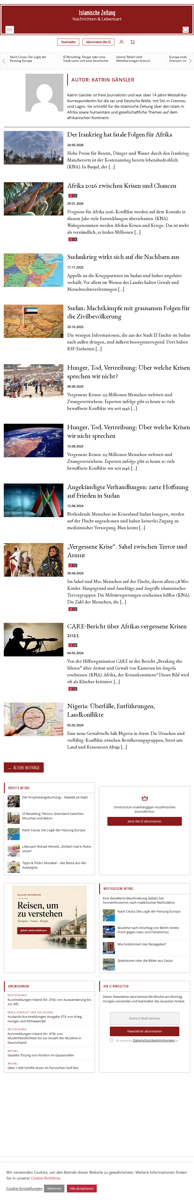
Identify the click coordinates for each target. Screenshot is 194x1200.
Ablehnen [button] (54, 1188)
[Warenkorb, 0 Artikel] (133, 42)
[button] (186, 30)
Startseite (68, 42)
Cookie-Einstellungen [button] (24, 1188)
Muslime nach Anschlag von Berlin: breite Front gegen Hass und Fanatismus (148, 930)
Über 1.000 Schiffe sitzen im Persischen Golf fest (43, 1068)
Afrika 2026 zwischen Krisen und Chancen (121, 186)
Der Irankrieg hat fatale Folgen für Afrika (119, 135)
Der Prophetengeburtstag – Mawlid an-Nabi (55, 797)
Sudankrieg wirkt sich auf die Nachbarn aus (123, 257)
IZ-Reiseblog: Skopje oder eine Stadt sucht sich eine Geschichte (85, 59)
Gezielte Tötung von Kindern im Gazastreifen (41, 1055)
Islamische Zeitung (97, 12)
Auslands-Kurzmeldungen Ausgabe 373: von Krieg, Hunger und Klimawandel (45, 1019)
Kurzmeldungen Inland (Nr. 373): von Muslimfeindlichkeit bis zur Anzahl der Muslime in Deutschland (44, 1038)
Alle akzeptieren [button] (82, 1188)
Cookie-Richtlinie (45, 1178)
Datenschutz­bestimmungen (154, 1040)
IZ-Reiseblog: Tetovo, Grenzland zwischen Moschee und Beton (53, 816)
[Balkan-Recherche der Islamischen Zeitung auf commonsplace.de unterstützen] (49, 947)
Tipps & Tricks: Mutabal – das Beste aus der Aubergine (54, 865)
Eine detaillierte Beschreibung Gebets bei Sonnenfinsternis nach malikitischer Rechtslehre (139, 900)
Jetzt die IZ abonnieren (144, 821)
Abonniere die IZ (98, 42)
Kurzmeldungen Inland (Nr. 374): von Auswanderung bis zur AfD (49, 1002)
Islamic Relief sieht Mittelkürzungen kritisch (133, 59)
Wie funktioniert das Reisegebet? (141, 944)
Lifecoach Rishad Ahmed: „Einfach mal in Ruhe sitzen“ (56, 848)
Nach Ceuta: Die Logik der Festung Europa (28, 59)
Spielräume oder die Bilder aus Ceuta (145, 960)
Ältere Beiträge (26, 767)
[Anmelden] (121, 42)
